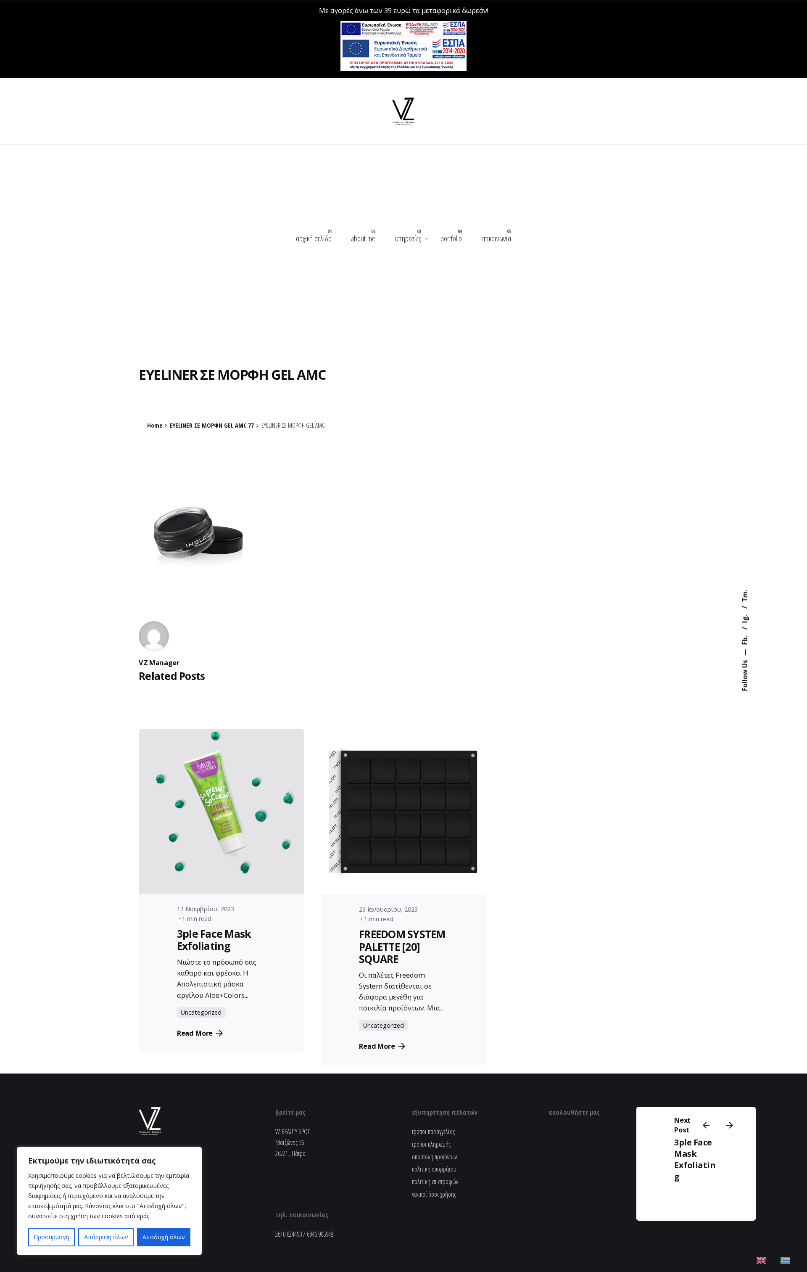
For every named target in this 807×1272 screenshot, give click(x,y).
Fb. (744, 639)
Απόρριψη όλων (106, 1237)
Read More (195, 1033)
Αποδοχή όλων (163, 1237)
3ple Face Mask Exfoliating (695, 1159)
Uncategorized (201, 1012)
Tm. (744, 596)
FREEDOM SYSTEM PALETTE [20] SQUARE (402, 946)
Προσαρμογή (51, 1237)
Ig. (744, 618)
